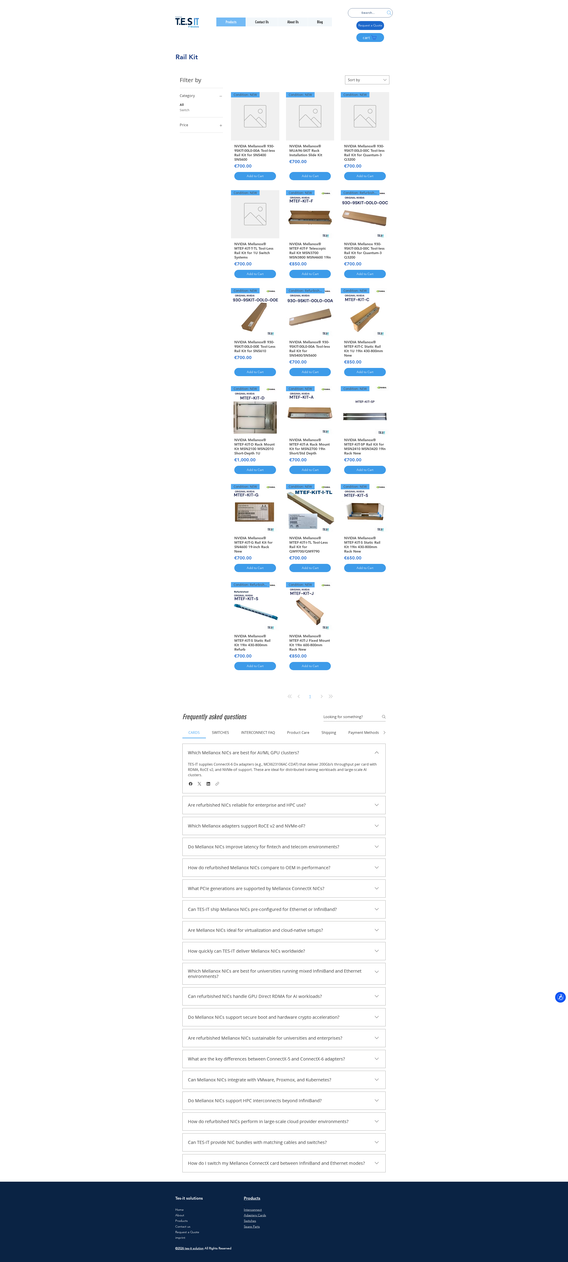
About (179, 1215)
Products (181, 1221)
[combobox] (367, 79)
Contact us (182, 1226)
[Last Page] (330, 696)
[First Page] (289, 696)
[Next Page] (321, 696)
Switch (184, 110)
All (182, 105)
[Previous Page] (298, 696)
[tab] (194, 732)
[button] (190, 783)
